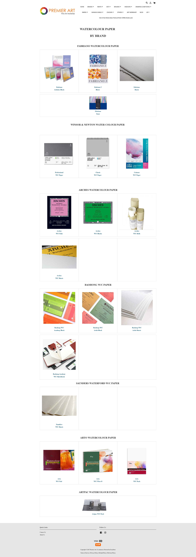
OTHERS (119, 12)
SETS (107, 7)
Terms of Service (85, 553)
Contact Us (43, 532)
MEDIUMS (128, 7)
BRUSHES (117, 7)
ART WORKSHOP (131, 12)
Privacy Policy (94, 553)
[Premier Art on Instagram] (105, 533)
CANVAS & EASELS (96, 12)
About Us (42, 535)
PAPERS (84, 12)
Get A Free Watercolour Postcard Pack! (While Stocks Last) (116, 18)
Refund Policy (102, 553)
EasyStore (113, 549)
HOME (82, 7)
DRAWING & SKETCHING (143, 7)
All (147, 12)
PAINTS (99, 7)
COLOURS (110, 12)
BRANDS (90, 7)
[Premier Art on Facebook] (101, 533)
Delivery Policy (111, 553)
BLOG (141, 12)
